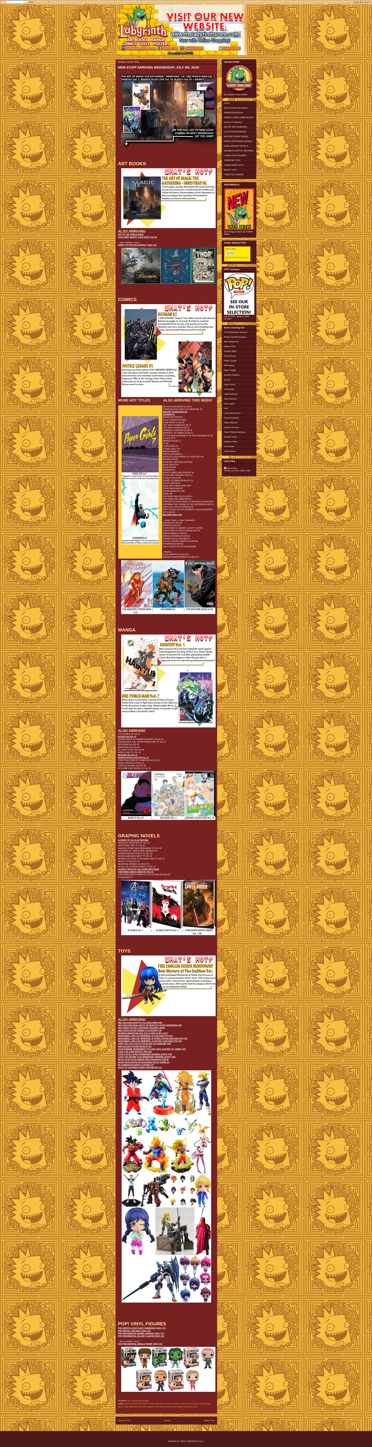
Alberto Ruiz (229, 346)
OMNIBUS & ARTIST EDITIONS (238, 151)
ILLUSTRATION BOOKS (235, 132)
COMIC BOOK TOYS (233, 165)
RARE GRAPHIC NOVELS (236, 146)
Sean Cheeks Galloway (234, 432)
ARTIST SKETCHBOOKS (235, 127)
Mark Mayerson (231, 341)
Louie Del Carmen (232, 413)
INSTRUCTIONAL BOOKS (236, 136)
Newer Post (124, 1420)
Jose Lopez (229, 403)
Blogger (200, 1441)
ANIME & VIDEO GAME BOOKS (238, 117)
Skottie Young (230, 437)
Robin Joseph (230, 360)
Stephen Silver (230, 441)
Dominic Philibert (231, 375)
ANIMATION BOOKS (233, 112)
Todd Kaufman (230, 394)
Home (167, 1420)
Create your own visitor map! (237, 470)
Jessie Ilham (230, 451)
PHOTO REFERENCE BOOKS (238, 141)
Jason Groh (229, 384)
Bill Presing (229, 365)
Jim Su (227, 380)
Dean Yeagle (230, 370)
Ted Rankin (229, 446)
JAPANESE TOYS (232, 160)
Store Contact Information (236, 108)
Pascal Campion (231, 418)
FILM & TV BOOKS (233, 122)
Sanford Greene (231, 427)
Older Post (209, 1420)
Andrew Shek (230, 351)
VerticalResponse (233, 259)
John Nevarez (230, 399)
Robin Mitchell (230, 422)
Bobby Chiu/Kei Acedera (235, 337)
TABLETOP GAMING (233, 174)
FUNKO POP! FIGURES (235, 155)
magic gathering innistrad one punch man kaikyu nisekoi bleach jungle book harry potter (160, 1407)
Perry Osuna (230, 356)
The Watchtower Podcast (235, 332)
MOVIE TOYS (230, 170)
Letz (226, 408)
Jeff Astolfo (229, 389)
